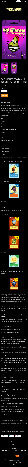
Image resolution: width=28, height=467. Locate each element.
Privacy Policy (12, 462)
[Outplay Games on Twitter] (3, 451)
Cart (25, 1)
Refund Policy (19, 462)
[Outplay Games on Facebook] (6, 451)
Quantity (3, 88)
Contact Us (14, 444)
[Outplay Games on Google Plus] (12, 451)
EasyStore (16, 460)
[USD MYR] (18, 1)
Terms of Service (5, 462)
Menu (4, 1)
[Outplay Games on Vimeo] (25, 451)
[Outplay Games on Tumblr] (19, 451)
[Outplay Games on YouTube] (22, 451)
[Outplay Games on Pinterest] (9, 451)
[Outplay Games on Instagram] (16, 451)
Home (2, 17)
